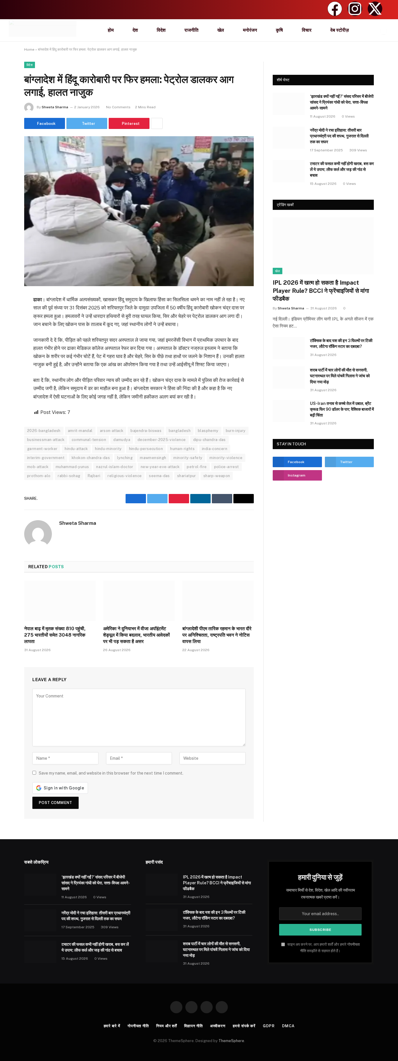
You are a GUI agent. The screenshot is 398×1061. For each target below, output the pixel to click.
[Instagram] (355, 8)
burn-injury (236, 430)
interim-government (45, 458)
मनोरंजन (250, 30)
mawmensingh (153, 458)
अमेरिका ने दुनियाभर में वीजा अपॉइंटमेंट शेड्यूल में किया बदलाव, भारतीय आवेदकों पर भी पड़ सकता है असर (136, 635)
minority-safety (187, 458)
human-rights (182, 449)
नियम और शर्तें (166, 1026)
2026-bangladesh (44, 430)
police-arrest (226, 467)
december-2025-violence (162, 439)
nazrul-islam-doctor (114, 467)
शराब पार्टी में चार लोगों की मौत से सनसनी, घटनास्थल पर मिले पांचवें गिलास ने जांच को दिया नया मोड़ (340, 376)
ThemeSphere (231, 1041)
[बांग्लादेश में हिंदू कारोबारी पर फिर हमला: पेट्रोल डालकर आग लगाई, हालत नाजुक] (139, 211)
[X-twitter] (375, 8)
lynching (125, 458)
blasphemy (208, 430)
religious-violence (125, 476)
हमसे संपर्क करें (244, 1026)
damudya (121, 439)
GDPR (269, 1026)
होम (111, 30)
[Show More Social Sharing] (157, 123)
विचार (306, 30)
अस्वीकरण (218, 1026)
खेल (220, 30)
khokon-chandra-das (91, 458)
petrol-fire (197, 467)
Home (29, 49)
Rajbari (94, 476)
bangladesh (180, 430)
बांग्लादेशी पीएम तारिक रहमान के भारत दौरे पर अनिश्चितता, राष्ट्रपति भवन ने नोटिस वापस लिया (216, 635)
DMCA (288, 1026)
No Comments (118, 107)
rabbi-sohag (69, 476)
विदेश (161, 30)
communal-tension (89, 439)
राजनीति (191, 30)
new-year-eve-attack (160, 467)
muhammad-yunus (72, 467)
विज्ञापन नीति (193, 1026)
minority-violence (225, 458)
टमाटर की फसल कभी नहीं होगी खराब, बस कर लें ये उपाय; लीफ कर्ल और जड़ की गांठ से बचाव (342, 169)
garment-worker (42, 449)
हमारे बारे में (112, 1026)
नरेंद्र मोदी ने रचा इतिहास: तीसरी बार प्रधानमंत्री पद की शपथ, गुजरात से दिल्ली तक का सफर (339, 136)
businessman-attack (45, 439)
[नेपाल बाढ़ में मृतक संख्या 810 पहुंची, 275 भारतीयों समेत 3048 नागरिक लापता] (60, 601)
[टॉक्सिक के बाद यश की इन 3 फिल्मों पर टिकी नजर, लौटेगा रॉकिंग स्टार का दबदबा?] (289, 348)
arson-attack (112, 430)
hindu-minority (108, 449)
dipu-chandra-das (209, 439)
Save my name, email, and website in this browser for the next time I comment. (111, 773)
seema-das (159, 476)
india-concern (214, 449)
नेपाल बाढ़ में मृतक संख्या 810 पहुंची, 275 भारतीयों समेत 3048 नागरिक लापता (55, 635)
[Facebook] (334, 8)
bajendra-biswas (146, 430)
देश (135, 30)
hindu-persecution (146, 449)
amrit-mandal (80, 430)
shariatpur (186, 476)
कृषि (279, 30)
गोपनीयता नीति (138, 1026)
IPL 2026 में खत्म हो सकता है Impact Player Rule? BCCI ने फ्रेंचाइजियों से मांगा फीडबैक (321, 290)
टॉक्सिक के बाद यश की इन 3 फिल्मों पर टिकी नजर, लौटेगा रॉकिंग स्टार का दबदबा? (341, 343)
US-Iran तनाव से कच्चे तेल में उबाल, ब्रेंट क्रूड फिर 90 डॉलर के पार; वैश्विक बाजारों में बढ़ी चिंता (342, 409)
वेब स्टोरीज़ (339, 30)
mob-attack (37, 467)
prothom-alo (38, 476)
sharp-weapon (216, 476)
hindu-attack (76, 449)
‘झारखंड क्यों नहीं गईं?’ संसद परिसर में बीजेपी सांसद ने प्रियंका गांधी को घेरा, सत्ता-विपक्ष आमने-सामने (342, 102)
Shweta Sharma (55, 107)
